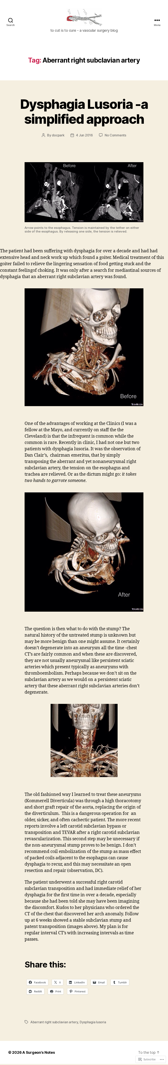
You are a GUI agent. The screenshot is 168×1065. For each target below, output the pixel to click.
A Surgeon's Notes (38, 1052)
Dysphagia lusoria (93, 1022)
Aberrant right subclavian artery (54, 1022)
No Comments (115, 135)
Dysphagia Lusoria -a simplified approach (84, 111)
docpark (58, 135)
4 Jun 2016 (84, 135)
